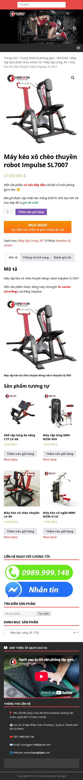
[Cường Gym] (41, 41)
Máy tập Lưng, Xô (55, 62)
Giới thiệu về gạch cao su (28, 648)
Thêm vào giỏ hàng (31, 212)
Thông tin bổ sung (36, 257)
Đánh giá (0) (62, 257)
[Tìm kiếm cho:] (41, 4)
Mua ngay (11, 459)
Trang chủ (11, 58)
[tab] (13, 257)
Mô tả (13, 257)
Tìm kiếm (43, 613)
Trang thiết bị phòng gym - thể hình (44, 58)
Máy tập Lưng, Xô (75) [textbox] (40, 632)
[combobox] (41, 632)
